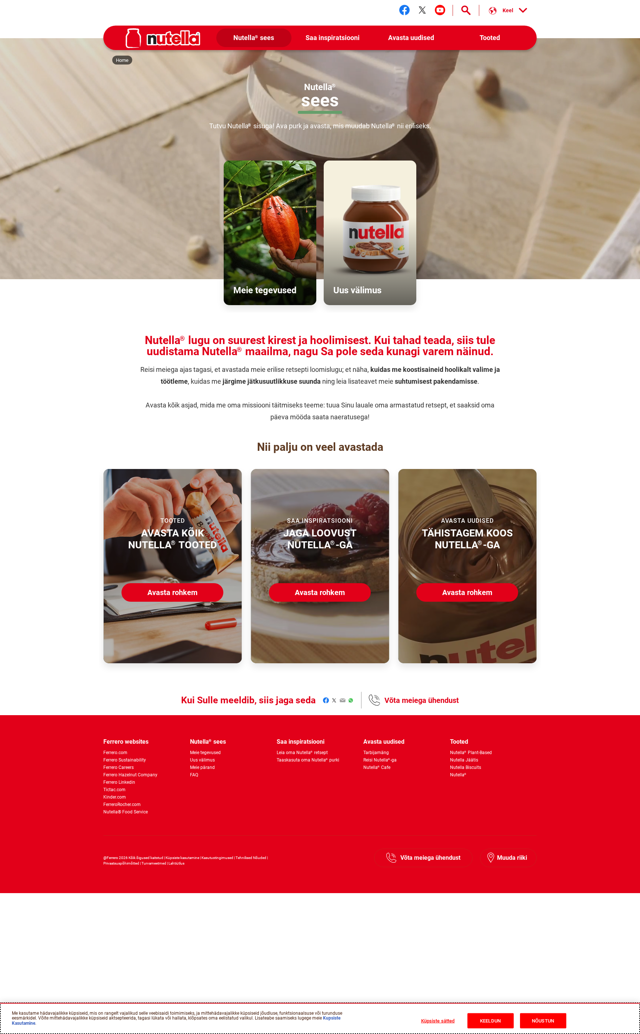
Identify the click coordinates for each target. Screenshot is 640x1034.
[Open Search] (465, 10)
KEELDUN (490, 1021)
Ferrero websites (126, 741)
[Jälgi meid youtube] (440, 10)
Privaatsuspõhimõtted (121, 863)
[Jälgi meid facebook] (404, 10)
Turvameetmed (153, 863)
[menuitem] (253, 38)
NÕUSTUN (543, 1021)
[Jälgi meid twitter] (422, 10)
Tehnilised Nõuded (251, 858)
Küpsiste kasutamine (182, 858)
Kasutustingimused (217, 858)
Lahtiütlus (176, 863)
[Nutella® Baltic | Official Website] (163, 38)
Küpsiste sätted (438, 1021)
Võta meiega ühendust (421, 700)
